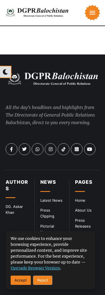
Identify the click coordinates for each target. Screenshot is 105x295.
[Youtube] (90, 149)
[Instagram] (51, 149)
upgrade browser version (35, 268)
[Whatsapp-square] (77, 149)
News (48, 182)
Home (80, 200)
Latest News (51, 200)
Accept (21, 280)
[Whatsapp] (37, 149)
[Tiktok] (63, 149)
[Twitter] (25, 149)
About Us (83, 210)
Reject (42, 280)
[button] (92, 12)
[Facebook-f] (11, 149)
